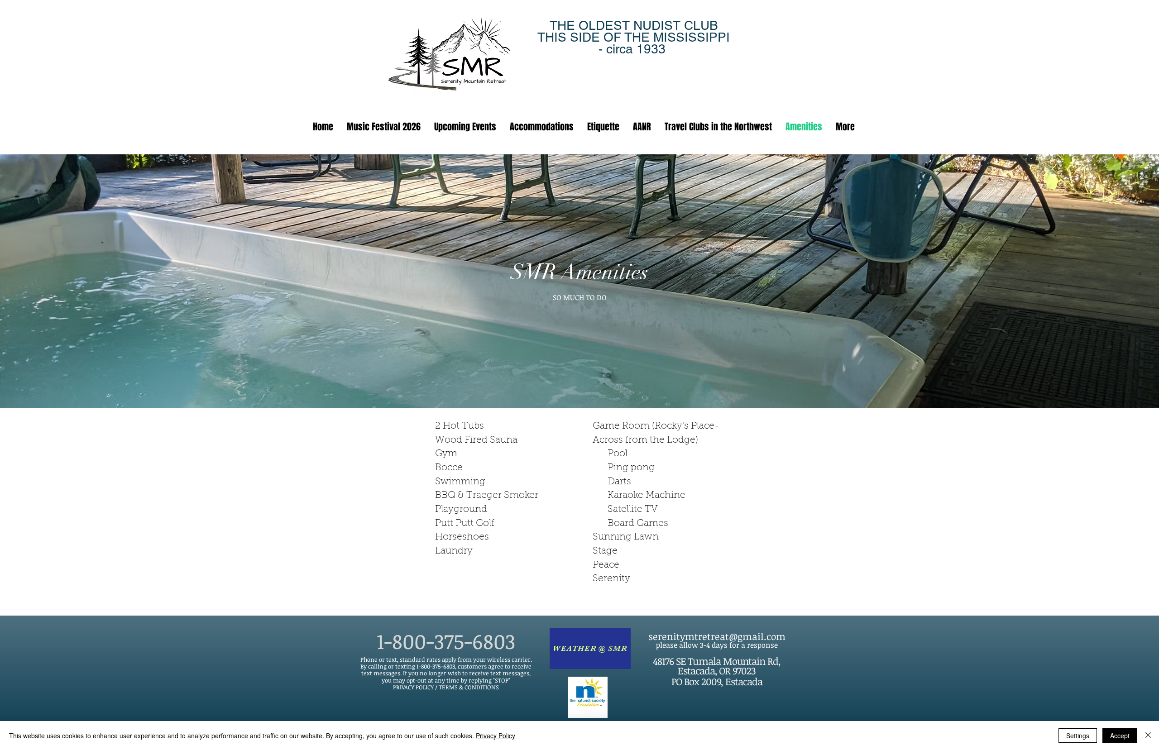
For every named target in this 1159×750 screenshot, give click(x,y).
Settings (1077, 735)
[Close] (1148, 735)
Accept (1120, 735)
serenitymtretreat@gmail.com (716, 636)
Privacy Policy (495, 735)
